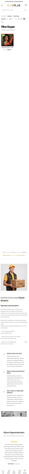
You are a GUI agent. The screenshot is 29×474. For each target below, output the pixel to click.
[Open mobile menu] (1, 5)
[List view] (16, 19)
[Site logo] (13, 5)
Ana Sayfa (3, 16)
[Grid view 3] (21, 19)
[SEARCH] (25, 9)
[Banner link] (14, 414)
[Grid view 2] (18, 19)
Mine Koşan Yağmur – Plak (7, 47)
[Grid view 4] (24, 19)
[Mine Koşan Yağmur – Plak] (7, 40)
